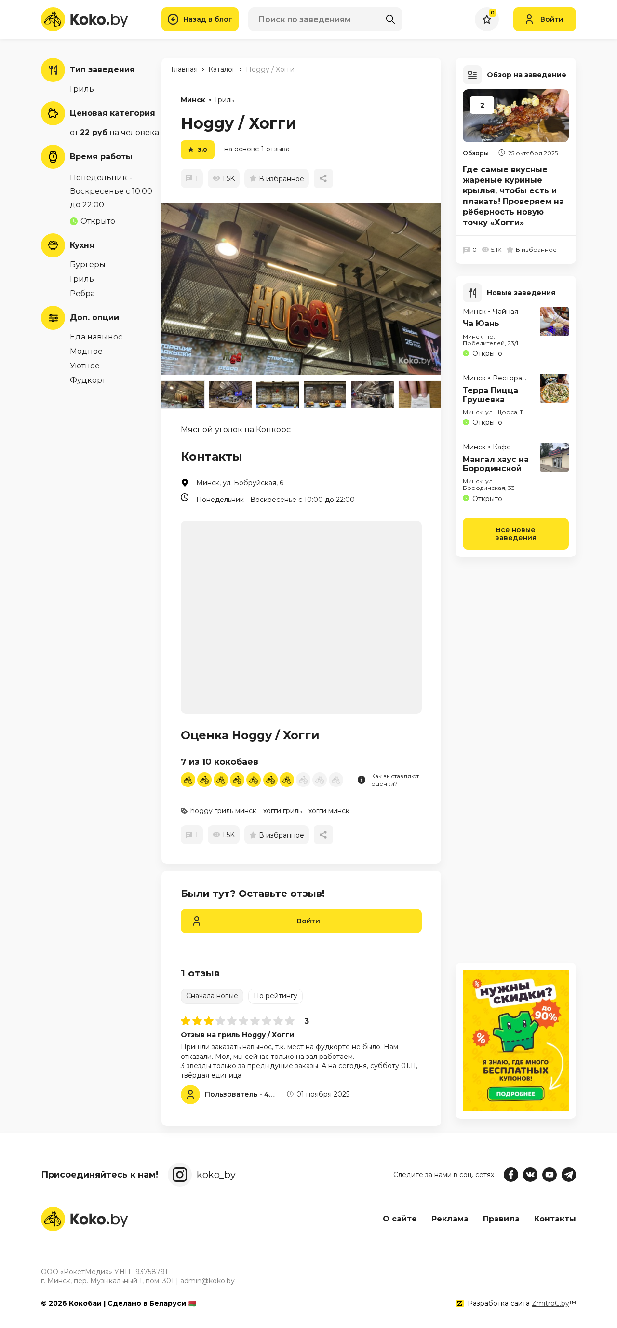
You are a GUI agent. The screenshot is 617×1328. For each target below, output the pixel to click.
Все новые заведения (516, 534)
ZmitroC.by (550, 1303)
